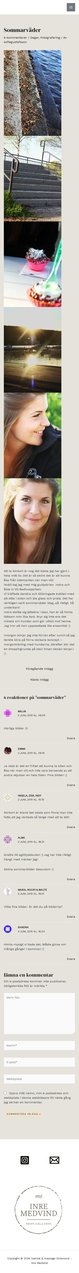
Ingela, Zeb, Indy (29, 795)
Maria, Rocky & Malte (32, 889)
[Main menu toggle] (71, 7)
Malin (22, 711)
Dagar (34, 37)
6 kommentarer (15, 37)
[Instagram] (24, 1160)
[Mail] (54, 1160)
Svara (71, 738)
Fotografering (50, 37)
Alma (21, 837)
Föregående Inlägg (39, 669)
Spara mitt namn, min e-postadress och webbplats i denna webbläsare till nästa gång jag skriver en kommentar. (37, 1097)
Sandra (23, 927)
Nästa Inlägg (39, 679)
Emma (22, 748)
